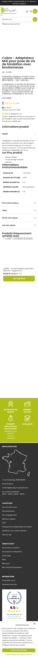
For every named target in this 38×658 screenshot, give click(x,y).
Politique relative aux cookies (13, 645)
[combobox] (19, 19)
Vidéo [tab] (4, 210)
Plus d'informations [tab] (10, 203)
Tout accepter (18, 650)
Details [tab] (5, 134)
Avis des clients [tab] (8, 225)
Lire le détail (6, 98)
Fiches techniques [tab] (10, 218)
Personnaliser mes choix (18, 654)
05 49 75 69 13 (7, 484)
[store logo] (9, 9)
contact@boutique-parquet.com (15, 488)
